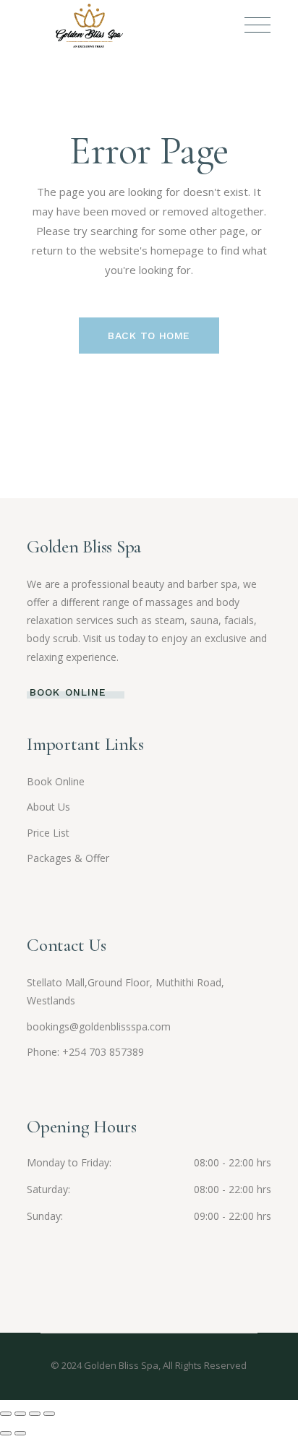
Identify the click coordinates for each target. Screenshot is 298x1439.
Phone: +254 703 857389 (85, 1052)
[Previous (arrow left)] (6, 1433)
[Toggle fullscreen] (20, 1414)
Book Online (56, 781)
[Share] (35, 1414)
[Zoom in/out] (6, 1414)
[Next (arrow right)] (20, 1433)
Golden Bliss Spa (121, 1365)
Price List (48, 833)
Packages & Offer (68, 858)
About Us (48, 807)
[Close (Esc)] (49, 1414)
